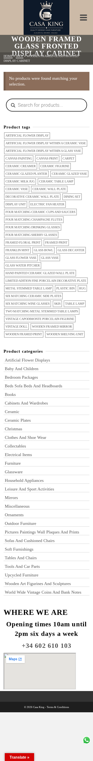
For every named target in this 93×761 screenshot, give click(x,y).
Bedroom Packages (21, 377)
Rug (82, 288)
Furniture (13, 463)
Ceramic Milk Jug (20, 181)
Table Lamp (74, 303)
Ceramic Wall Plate (49, 189)
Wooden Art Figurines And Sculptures (38, 583)
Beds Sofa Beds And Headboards (33, 385)
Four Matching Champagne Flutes (33, 219)
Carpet (68, 158)
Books (10, 394)
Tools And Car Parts (22, 566)
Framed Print (56, 242)
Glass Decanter (71, 250)
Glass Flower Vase (20, 258)
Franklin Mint (17, 250)
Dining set (72, 196)
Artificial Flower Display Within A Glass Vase (43, 151)
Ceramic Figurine (54, 166)
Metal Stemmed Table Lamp (28, 288)
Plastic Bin (65, 288)
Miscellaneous (17, 506)
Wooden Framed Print (23, 334)
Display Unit (15, 204)
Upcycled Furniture (21, 575)
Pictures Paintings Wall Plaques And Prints (42, 532)
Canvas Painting (18, 158)
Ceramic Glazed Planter (26, 174)
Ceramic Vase (16, 189)
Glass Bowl (43, 250)
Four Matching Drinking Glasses (32, 227)
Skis (57, 303)
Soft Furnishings (19, 549)
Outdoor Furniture (20, 523)
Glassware (14, 471)
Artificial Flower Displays (27, 360)
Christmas (13, 428)
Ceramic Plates (18, 420)
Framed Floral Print (23, 242)
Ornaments (14, 514)
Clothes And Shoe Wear (25, 437)
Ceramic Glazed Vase (69, 174)
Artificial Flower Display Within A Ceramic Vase (45, 143)
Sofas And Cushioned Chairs (30, 540)
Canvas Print (47, 158)
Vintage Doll (16, 326)
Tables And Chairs (21, 557)
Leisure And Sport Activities (29, 489)
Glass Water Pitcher (22, 265)
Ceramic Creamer (20, 166)
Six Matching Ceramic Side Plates (33, 296)
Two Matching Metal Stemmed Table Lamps (41, 311)
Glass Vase (50, 258)
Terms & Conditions (58, 707)
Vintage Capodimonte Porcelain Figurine (39, 319)
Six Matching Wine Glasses (27, 303)
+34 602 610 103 (47, 645)
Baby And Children (21, 368)
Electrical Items (18, 454)
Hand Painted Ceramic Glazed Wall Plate (40, 273)
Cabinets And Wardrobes (26, 403)
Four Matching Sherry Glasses (31, 235)
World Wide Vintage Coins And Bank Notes (43, 592)
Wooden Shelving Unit (64, 334)
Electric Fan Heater (47, 204)
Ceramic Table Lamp (56, 181)
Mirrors (11, 497)
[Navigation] (83, 17)
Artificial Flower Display (27, 135)
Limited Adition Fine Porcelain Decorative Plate (45, 280)
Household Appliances (24, 480)
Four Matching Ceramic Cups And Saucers (40, 212)
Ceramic (12, 411)
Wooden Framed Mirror (52, 326)
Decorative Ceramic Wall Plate (32, 196)
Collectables (15, 446)
